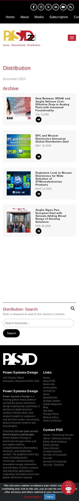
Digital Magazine (52, 404)
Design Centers (51, 401)
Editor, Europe (51, 445)
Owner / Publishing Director (58, 435)
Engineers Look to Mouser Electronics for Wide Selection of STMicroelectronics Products (53, 178)
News (46, 394)
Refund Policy (51, 417)
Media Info (49, 384)
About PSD (49, 381)
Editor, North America (55, 441)
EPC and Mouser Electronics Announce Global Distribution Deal (52, 138)
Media (39, 17)
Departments (19, 45)
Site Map (48, 410)
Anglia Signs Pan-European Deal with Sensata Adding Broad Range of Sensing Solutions (50, 216)
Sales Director (51, 448)
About (24, 17)
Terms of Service (52, 420)
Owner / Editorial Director (57, 438)
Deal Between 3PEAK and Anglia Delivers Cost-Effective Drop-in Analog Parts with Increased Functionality (52, 104)
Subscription (58, 17)
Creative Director (52, 451)
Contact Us (49, 391)
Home (10, 17)
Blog (45, 407)
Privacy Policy (51, 414)
